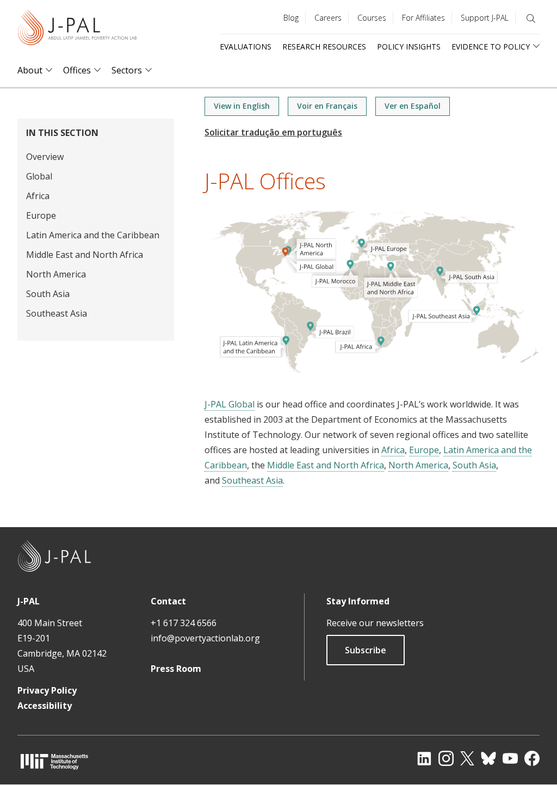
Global (39, 176)
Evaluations (245, 46)
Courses (371, 18)
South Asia (48, 294)
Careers (328, 18)
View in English (242, 106)
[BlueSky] (488, 758)
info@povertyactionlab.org (205, 638)
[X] (467, 758)
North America (56, 274)
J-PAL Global (230, 404)
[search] (530, 18)
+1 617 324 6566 (183, 623)
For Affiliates (423, 18)
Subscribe (365, 650)
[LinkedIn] (424, 758)
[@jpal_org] (446, 758)
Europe (41, 215)
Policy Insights (409, 46)
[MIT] (54, 761)
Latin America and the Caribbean (92, 235)
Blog (291, 18)
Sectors (127, 70)
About (29, 70)
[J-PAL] (77, 30)
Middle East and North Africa (84, 255)
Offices (77, 70)
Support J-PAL (485, 18)
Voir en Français (327, 106)
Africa (37, 196)
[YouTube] (510, 758)
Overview (45, 157)
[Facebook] (532, 758)
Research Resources (324, 46)
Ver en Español (413, 106)
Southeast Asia (56, 313)
